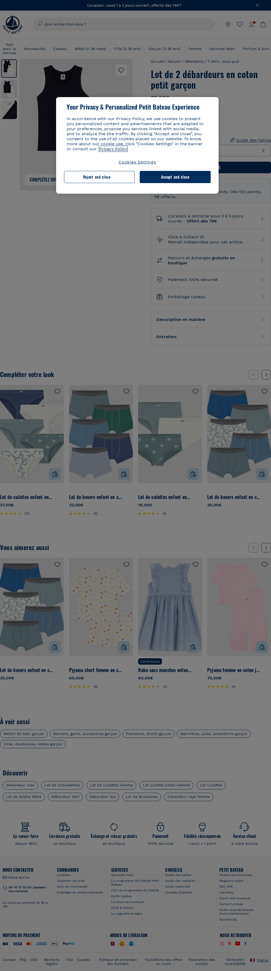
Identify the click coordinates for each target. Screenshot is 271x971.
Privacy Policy (113, 148)
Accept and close (175, 177)
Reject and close (97, 177)
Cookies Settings (137, 162)
